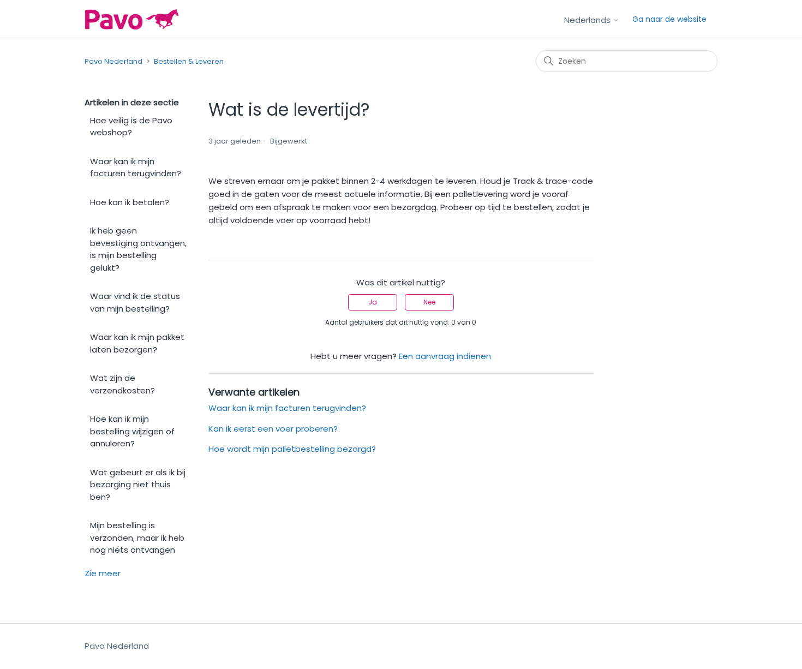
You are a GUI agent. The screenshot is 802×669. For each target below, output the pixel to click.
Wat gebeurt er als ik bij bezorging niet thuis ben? (137, 485)
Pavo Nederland (113, 61)
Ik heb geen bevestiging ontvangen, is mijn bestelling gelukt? (138, 249)
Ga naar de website (669, 19)
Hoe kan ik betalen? (129, 202)
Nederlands (588, 20)
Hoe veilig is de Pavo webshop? (131, 127)
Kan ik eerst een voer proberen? (273, 428)
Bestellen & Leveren (189, 61)
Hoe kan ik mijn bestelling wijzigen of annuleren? (132, 431)
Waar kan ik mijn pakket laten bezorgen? (137, 343)
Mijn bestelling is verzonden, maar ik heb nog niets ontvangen (137, 537)
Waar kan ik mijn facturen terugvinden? (135, 168)
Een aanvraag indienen (445, 356)
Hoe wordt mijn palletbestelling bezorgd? (292, 449)
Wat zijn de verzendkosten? (122, 384)
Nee (429, 302)
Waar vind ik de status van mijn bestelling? (135, 302)
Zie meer (103, 573)
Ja (372, 302)
